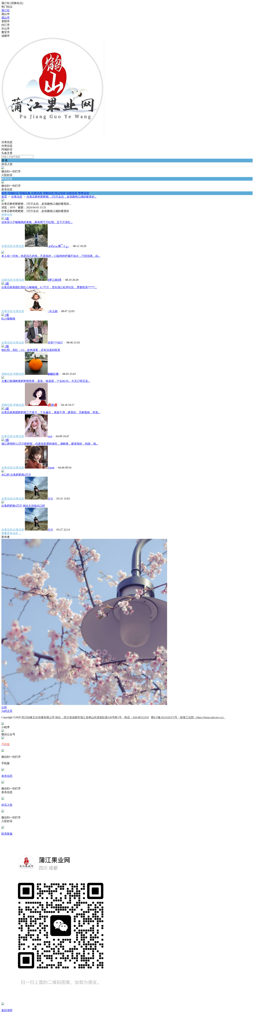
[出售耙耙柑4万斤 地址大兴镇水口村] (2, 502)
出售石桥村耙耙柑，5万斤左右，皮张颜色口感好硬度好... (61, 196)
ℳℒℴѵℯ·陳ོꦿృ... (58, 246)
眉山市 (5, 17)
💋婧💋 (52, 404)
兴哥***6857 (55, 342)
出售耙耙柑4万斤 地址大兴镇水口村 (23, 505)
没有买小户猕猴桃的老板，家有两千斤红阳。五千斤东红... (37, 222)
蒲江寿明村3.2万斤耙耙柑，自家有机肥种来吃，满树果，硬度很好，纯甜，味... (49, 443)
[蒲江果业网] (52, 138)
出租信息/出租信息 (12, 279)
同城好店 (13, 193)
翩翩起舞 (53, 373)
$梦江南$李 (55, 279)
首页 (4, 193)
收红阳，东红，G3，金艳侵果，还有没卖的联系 (30, 349)
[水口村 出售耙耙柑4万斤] (2, 471)
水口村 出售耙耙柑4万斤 (16, 474)
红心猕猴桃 (8, 318)
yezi (50, 436)
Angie (51, 467)
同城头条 (24, 193)
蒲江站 (5, 10)
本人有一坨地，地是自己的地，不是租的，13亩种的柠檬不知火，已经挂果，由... (50, 255)
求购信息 (48, 193)
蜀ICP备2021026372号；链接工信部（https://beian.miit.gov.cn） (188, 717)
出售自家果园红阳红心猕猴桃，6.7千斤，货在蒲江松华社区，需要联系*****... (49, 287)
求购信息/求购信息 (12, 373)
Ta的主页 (6, 710)
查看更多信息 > (11, 533)
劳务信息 (83, 193)
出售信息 (36, 193)
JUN (50, 498)
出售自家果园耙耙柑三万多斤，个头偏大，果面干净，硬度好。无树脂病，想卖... (50, 412)
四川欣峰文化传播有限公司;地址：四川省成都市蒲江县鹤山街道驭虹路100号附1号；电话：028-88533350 (85, 717)
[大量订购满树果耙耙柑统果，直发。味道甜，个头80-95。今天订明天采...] (2, 377)
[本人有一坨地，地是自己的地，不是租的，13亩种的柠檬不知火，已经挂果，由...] (2, 252)
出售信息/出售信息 (12, 246)
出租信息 (71, 193)
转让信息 (60, 193)
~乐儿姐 (53, 311)
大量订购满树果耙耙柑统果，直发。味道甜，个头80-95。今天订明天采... (45, 380)
